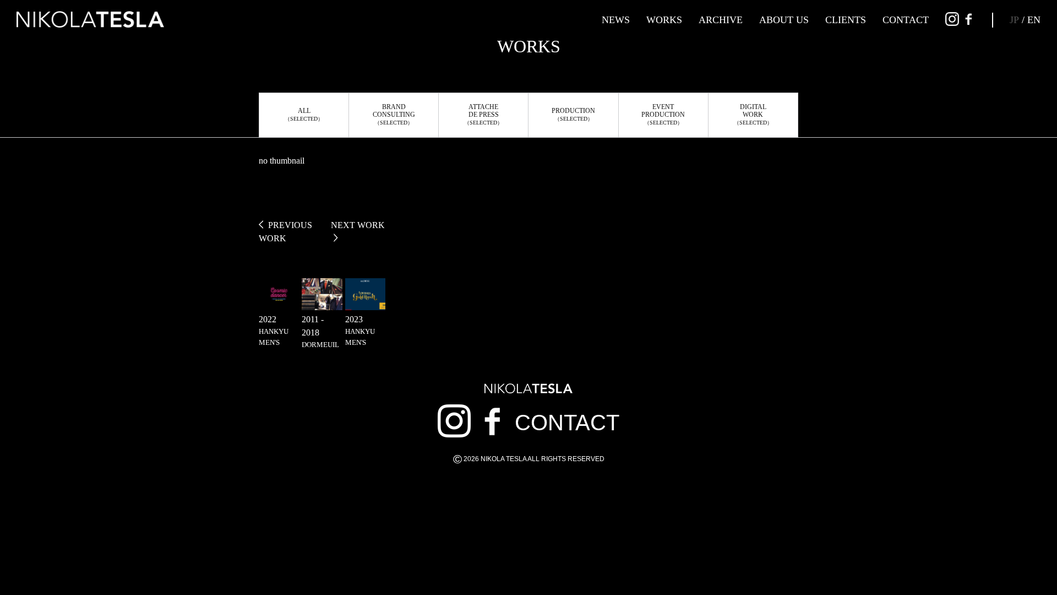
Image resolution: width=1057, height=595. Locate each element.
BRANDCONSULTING (394, 114)
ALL (304, 114)
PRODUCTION (573, 114)
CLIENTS (845, 19)
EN (1033, 19)
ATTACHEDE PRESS (483, 114)
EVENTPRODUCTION (663, 114)
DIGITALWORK (753, 114)
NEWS (616, 19)
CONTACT (905, 19)
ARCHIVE (721, 19)
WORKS (664, 19)
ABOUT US (784, 19)
